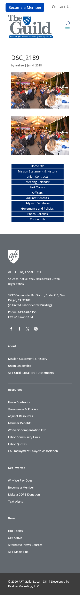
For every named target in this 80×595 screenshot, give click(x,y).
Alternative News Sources (25, 545)
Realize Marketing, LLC (23, 586)
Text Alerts (15, 501)
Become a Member (24, 7)
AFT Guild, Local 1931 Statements (31, 373)
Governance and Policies (37, 208)
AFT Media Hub (18, 552)
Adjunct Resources (20, 416)
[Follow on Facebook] (11, 329)
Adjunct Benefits (37, 198)
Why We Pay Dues (20, 480)
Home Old (37, 166)
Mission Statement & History (37, 171)
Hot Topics (37, 187)
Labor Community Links (24, 437)
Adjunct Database (37, 203)
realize (19, 65)
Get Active (15, 538)
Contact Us (61, 6)
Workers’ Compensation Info (27, 430)
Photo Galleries (37, 214)
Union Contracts (37, 176)
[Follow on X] (27, 329)
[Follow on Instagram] (36, 329)
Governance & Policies (23, 409)
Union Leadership (19, 366)
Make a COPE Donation (24, 494)
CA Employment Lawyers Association (33, 451)
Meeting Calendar (37, 182)
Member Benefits (20, 423)
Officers (37, 193)
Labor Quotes (17, 444)
